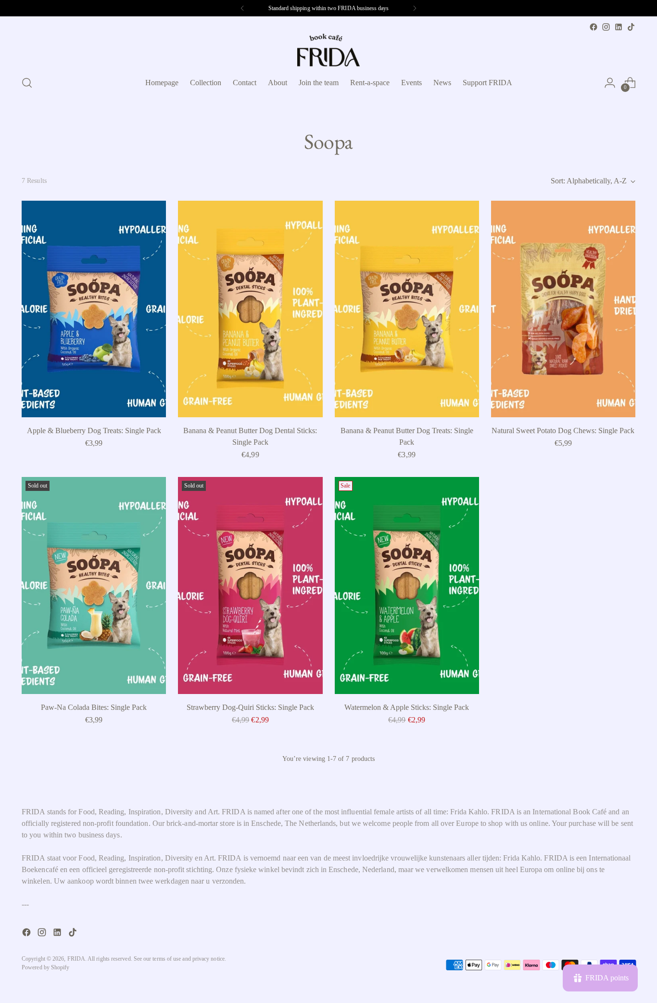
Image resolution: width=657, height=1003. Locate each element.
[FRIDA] (328, 50)
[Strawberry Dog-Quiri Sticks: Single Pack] (250, 585)
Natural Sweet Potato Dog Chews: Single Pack (563, 430)
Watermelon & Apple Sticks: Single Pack (406, 707)
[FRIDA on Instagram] (606, 27)
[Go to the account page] (609, 82)
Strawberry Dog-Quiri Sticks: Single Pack (250, 707)
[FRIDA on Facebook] (593, 27)
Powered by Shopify (45, 967)
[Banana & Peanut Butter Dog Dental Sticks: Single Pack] (250, 309)
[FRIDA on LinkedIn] (618, 27)
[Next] (414, 8)
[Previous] (242, 8)
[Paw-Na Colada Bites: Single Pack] (94, 585)
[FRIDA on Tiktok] (631, 27)
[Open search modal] (27, 82)
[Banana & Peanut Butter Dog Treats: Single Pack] (407, 309)
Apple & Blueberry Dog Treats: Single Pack (94, 430)
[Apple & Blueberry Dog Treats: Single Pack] (94, 309)
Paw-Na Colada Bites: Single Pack (94, 707)
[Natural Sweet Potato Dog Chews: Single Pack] (563, 309)
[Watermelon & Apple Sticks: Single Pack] (407, 585)
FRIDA (76, 958)
